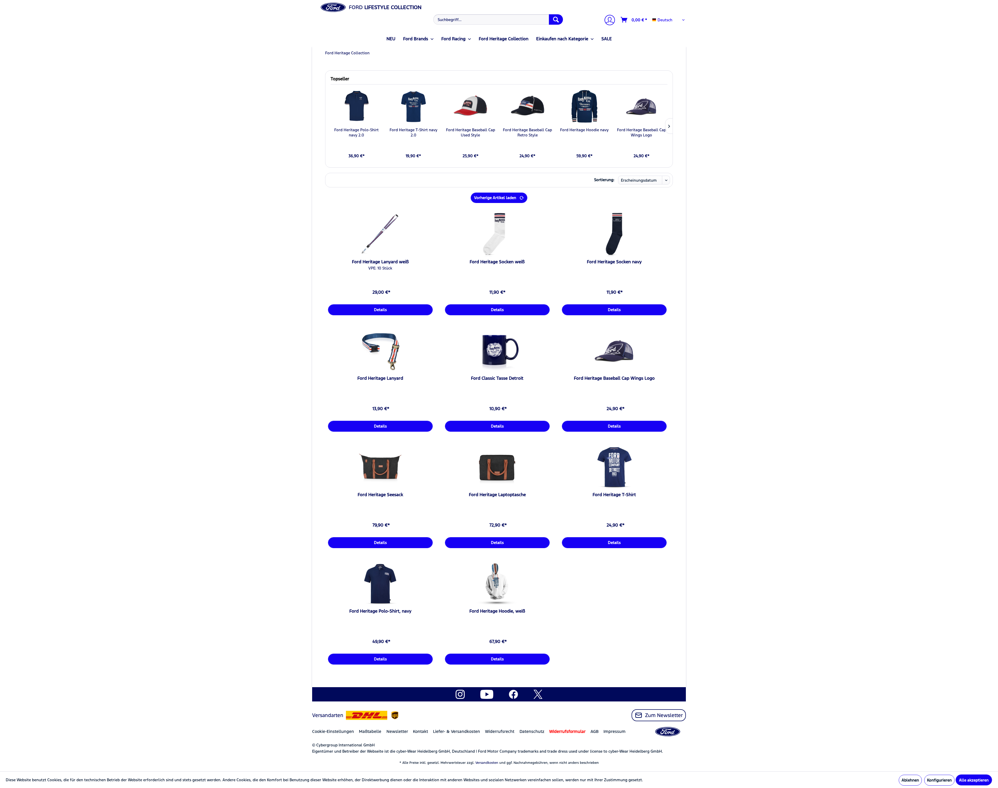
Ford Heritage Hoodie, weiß (497, 611)
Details (380, 309)
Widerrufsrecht (499, 731)
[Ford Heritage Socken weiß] (497, 234)
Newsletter (397, 731)
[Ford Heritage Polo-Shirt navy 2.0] (356, 106)
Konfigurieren (939, 780)
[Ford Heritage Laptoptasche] (497, 467)
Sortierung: (604, 179)
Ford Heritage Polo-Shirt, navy (380, 611)
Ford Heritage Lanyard (380, 378)
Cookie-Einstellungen (333, 731)
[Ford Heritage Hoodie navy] (584, 106)
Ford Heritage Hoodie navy (584, 129)
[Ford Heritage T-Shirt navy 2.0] (413, 106)
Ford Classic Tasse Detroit (497, 378)
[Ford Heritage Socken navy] (614, 234)
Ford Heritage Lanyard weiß (380, 261)
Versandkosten (486, 763)
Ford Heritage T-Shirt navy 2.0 (413, 132)
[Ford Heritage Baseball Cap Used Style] (470, 106)
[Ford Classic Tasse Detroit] (497, 350)
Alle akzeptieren (974, 780)
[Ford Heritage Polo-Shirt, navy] (380, 583)
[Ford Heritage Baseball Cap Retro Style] (527, 106)
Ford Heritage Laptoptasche (497, 494)
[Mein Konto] (607, 20)
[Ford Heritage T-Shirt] (614, 467)
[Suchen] (556, 19)
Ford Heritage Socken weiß (497, 261)
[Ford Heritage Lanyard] (380, 350)
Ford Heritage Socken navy (614, 261)
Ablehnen (910, 780)
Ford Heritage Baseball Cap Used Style (470, 132)
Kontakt (420, 731)
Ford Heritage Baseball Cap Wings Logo (641, 132)
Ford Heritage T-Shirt (614, 494)
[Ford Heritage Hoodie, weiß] (497, 583)
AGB (594, 731)
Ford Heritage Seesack (380, 494)
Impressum (614, 731)
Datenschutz (532, 731)
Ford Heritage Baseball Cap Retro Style (527, 132)
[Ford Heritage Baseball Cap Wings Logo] (641, 106)
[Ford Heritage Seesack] (380, 467)
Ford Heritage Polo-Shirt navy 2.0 (356, 132)
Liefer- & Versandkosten (456, 731)
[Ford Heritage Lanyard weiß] (380, 234)
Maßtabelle (370, 731)
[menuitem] (497, 19)
